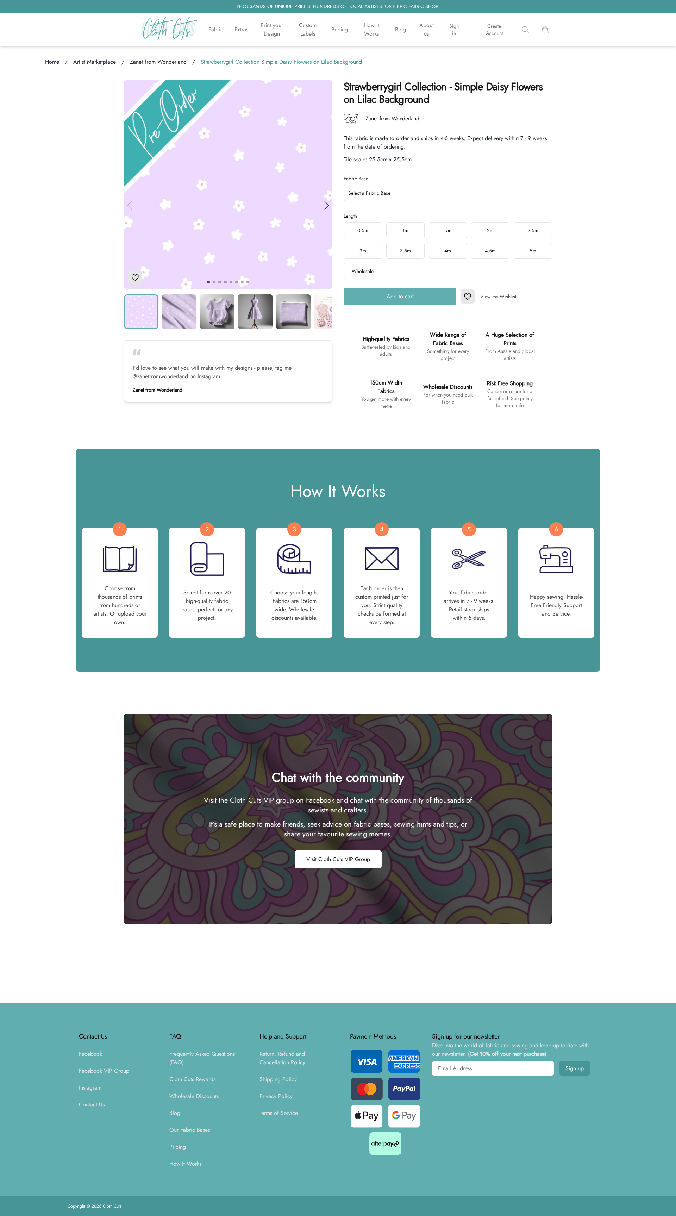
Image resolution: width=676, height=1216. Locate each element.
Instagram (90, 1088)
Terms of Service (278, 1113)
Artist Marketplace (94, 62)
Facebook (90, 1054)
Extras (241, 29)
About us (426, 29)
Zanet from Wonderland (158, 62)
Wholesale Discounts (194, 1096)
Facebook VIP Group (104, 1071)
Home (52, 62)
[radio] (363, 230)
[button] (327, 205)
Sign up (574, 1068)
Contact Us (92, 1104)
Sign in (454, 30)
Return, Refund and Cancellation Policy (282, 1058)
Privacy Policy (276, 1096)
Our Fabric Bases (189, 1130)
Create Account (494, 30)
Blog (400, 29)
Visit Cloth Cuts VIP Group (338, 859)
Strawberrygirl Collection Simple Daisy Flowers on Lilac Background (281, 62)
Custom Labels (308, 29)
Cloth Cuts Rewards (192, 1079)
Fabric (215, 29)
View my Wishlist (498, 296)
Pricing (339, 29)
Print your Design (272, 29)
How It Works (185, 1164)
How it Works (371, 29)
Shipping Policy (278, 1079)
